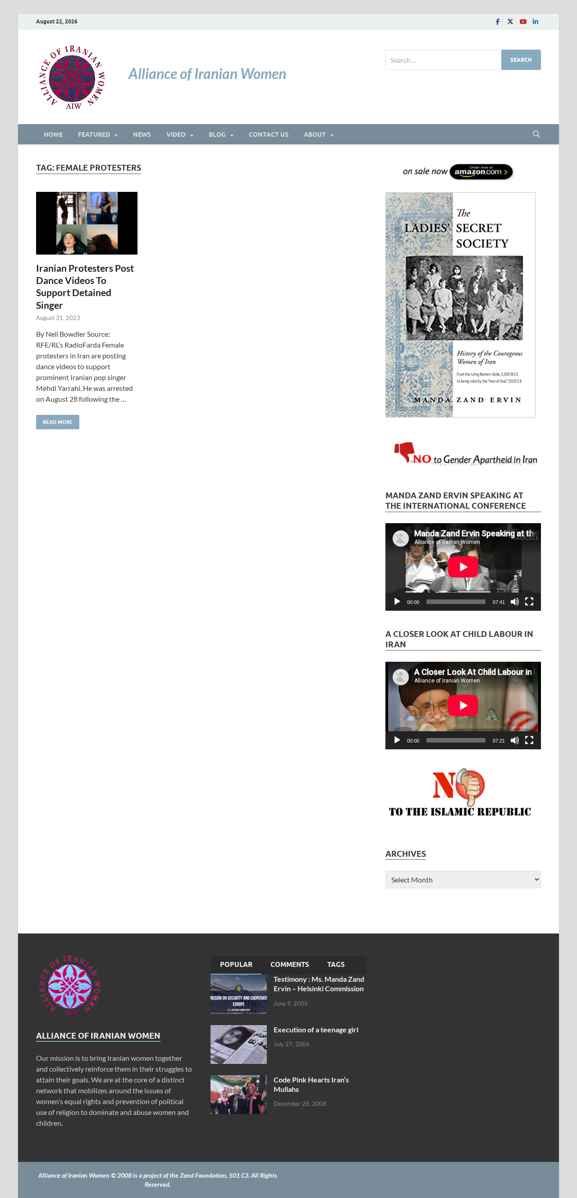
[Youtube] (522, 21)
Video (176, 134)
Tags (336, 965)
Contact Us (268, 134)
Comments (289, 965)
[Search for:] (463, 60)
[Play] (397, 601)
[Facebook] (497, 21)
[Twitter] (510, 21)
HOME (53, 134)
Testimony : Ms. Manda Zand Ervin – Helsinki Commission (319, 984)
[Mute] (514, 601)
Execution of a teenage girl (316, 1029)
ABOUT (315, 134)
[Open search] (536, 134)
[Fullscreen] (529, 601)
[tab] (236, 965)
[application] (463, 567)
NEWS (142, 134)
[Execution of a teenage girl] (239, 1030)
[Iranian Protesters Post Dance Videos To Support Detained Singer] (86, 223)
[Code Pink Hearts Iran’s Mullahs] (239, 1080)
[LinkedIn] (535, 21)
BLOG (217, 134)
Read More (54, 420)
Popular (236, 965)
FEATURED (94, 134)
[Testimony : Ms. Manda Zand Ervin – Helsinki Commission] (239, 979)
